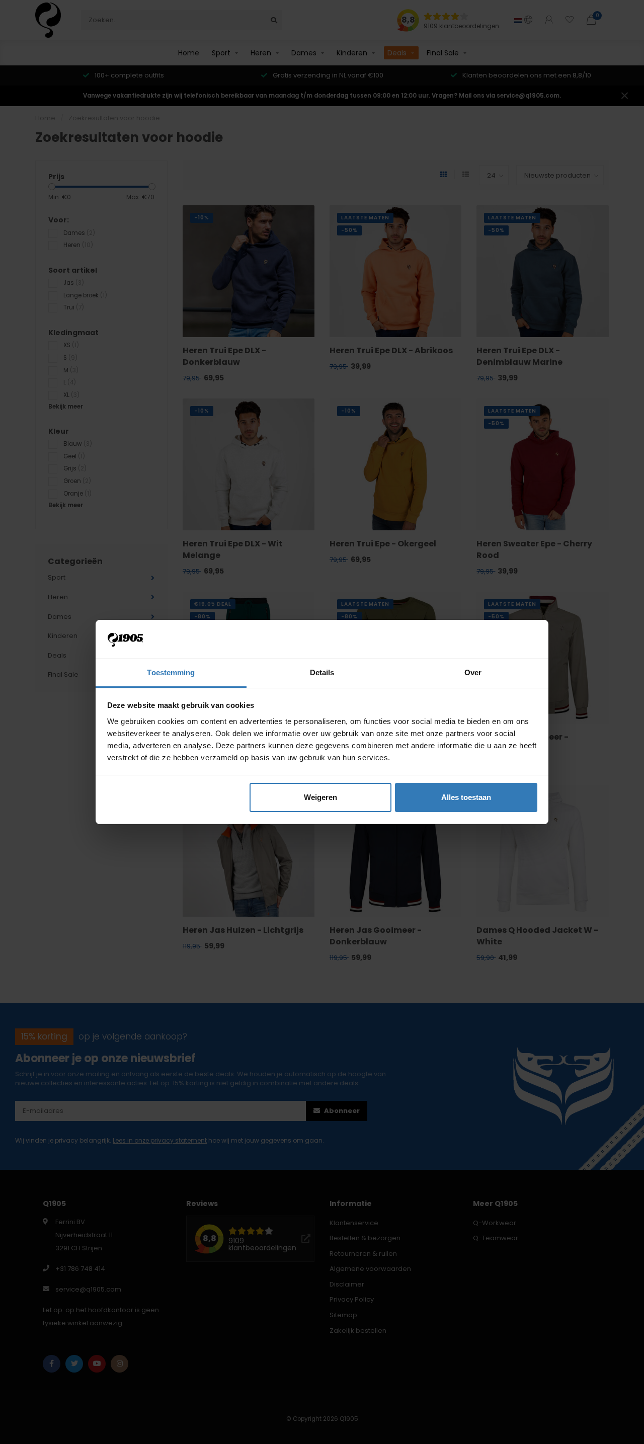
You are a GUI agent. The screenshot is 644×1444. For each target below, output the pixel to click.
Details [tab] (322, 672)
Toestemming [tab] (171, 672)
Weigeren (320, 797)
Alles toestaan (466, 797)
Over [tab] (472, 672)
